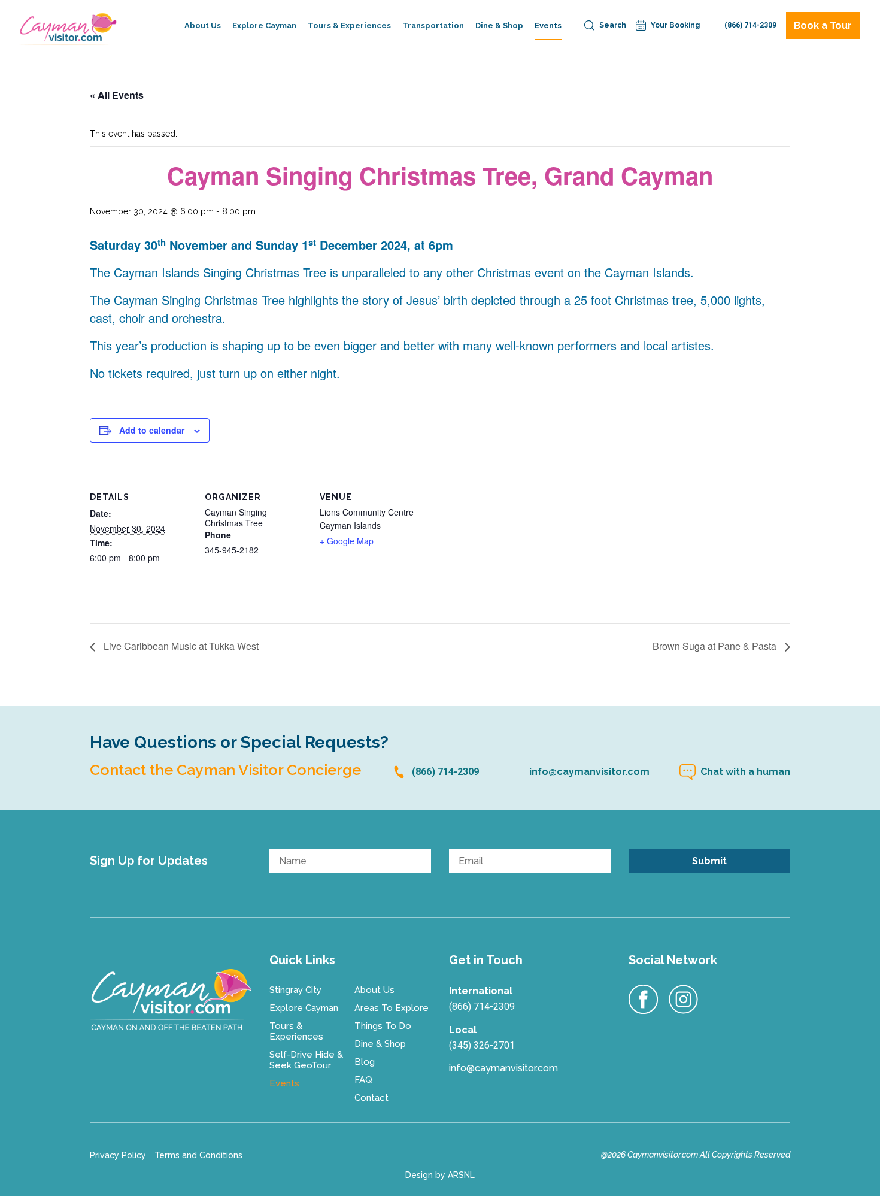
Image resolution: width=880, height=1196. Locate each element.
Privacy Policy (118, 1155)
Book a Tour (823, 25)
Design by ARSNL (440, 1175)
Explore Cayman (264, 25)
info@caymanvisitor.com (589, 771)
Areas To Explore (391, 1008)
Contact (371, 1097)
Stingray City (295, 990)
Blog (364, 1061)
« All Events (117, 95)
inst (684, 1000)
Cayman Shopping (512, 84)
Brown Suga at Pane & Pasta (716, 647)
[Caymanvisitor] (170, 999)
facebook (644, 1000)
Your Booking (675, 25)
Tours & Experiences (349, 25)
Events (548, 25)
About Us (202, 25)
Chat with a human (745, 771)
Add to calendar (151, 430)
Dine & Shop (499, 25)
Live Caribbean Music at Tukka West (180, 647)
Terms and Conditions (198, 1155)
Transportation (433, 25)
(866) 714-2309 (750, 25)
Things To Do (382, 1026)
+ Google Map (347, 541)
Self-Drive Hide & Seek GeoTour (362, 84)
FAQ (363, 1079)
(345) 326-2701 (482, 1045)
